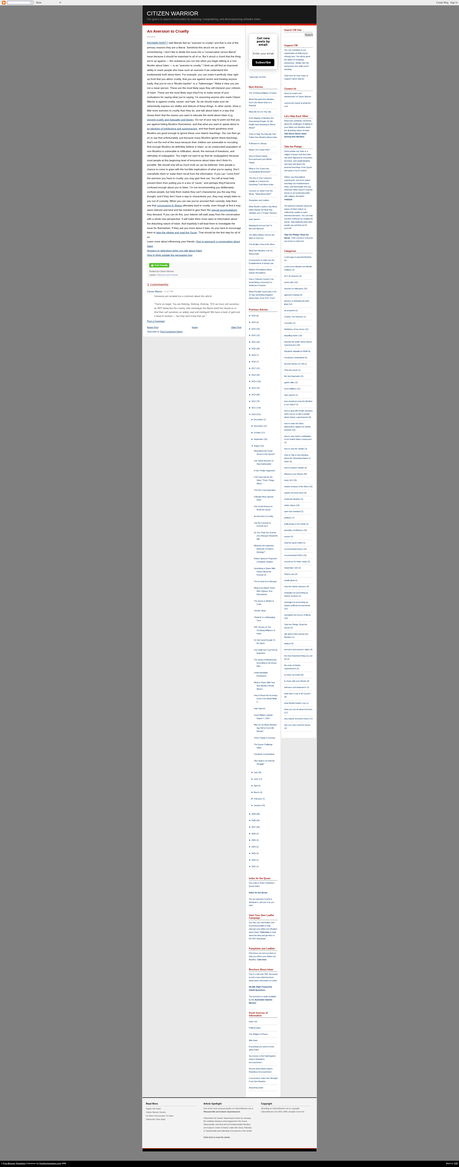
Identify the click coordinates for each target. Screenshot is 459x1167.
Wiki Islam (253, 1040)
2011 (253, 408)
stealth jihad (289, 580)
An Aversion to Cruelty (168, 31)
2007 (253, 827)
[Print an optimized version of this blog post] (159, 267)
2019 (253, 355)
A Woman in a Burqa (257, 143)
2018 (253, 362)
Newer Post (152, 327)
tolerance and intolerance (295, 687)
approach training (292, 295)
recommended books (293, 549)
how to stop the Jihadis (294, 449)
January (257, 805)
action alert (289, 282)
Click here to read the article (217, 1137)
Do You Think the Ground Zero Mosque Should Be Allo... (266, 535)
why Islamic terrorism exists (296, 719)
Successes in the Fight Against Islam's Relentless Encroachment (262, 1059)
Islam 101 (253, 1021)
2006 (253, 834)
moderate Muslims (292, 499)
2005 (253, 840)
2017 (253, 368)
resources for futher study (295, 561)
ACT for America (291, 276)
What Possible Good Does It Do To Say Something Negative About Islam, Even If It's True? (262, 295)
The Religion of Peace (258, 1034)
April (256, 786)
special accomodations (224, 210)
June (256, 779)
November (258, 426)
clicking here (289, 56)
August (257, 446)
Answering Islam (256, 1088)
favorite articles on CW (294, 364)
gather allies (289, 382)
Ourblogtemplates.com (50, 1163)
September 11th (291, 568)
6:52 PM (168, 291)
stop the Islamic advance (295, 586)
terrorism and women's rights (297, 649)
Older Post (236, 327)
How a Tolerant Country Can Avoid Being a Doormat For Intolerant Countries (261, 282)
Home (195, 327)
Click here (261, 959)
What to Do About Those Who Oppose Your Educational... (264, 591)
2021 (253, 342)
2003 (253, 853)
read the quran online (293, 543)
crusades (288, 323)
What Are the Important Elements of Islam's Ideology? (264, 549)
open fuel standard (292, 511)
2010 (253, 414)
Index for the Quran (258, 893)
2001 (253, 866)
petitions (288, 518)
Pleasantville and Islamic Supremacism (222, 1112)
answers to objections (294, 288)
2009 (253, 814)
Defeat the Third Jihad (155, 1119)
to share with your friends (295, 681)
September (259, 439)
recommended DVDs (293, 555)
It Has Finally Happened (264, 470)
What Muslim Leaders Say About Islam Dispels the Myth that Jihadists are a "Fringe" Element (263, 209)
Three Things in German (264, 738)
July (256, 772)
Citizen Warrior (172, 13)
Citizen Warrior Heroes (156, 1112)
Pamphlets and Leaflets (259, 200)
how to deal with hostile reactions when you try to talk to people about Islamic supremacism (298, 414)
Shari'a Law (289, 574)
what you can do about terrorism (298, 709)
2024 (253, 322)
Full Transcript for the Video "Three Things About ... (264, 480)
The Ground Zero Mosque (265, 581)
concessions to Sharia (169, 205)
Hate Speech (254, 219)
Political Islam (255, 1028)
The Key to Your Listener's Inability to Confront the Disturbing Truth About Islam (261, 181)
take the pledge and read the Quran (176, 232)
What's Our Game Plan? (259, 150)
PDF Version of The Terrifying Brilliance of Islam (264, 630)
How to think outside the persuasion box (169, 255)
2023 (253, 329)
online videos (290, 505)
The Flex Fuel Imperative (265, 490)
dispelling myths (291, 335)
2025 (253, 316)
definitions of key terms (294, 329)
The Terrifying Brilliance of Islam (262, 93)
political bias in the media (295, 524)
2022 (253, 335)
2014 (253, 388)
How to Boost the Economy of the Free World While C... (266, 698)
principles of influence (293, 530)
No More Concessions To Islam (159, 1116)
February (258, 799)
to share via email (292, 675)
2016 (253, 375)
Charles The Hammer (294, 317)
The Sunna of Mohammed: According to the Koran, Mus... (265, 663)
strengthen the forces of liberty (297, 615)
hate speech (289, 395)
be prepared (289, 310)
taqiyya (288, 199)
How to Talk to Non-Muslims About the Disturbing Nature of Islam (297, 458)
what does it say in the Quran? (297, 693)
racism (287, 536)
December (258, 419)
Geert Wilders (290, 389)
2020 (253, 349)
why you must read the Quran (297, 725)
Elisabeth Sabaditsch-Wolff (296, 351)
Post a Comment (156, 321)
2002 (253, 860)
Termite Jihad (260, 611)
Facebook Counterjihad (264, 754)
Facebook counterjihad (294, 357)
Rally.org (301, 53)
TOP (456, 1163)
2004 (253, 847)
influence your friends (167, 275)
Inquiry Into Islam (153, 1109)
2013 (253, 395)
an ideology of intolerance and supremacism (172, 128)
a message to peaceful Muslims (298, 257)
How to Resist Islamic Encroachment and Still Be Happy (260, 159)
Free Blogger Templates (14, 1163)
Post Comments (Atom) (171, 331)
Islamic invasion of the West (296, 486)
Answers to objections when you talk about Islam (174, 250)
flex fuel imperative (292, 376)
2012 (253, 401)
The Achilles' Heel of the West (262, 244)
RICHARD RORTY (157, 42)
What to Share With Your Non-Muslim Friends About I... (264, 685)
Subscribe (263, 62)
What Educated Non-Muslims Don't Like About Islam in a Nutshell (261, 102)
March (257, 792)
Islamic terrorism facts (294, 493)
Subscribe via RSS (257, 77)
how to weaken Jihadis (294, 468)
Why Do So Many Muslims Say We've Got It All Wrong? (265, 728)
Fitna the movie (291, 370)
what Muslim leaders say (295, 703)
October (257, 433)
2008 (253, 820)
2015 (253, 381)
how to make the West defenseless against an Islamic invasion (297, 426)
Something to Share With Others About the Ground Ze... (264, 571)
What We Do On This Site (260, 112)
